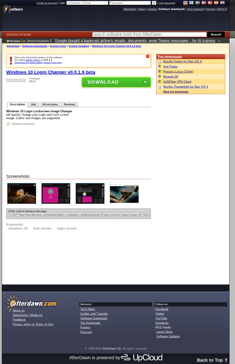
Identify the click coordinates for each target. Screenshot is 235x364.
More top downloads (175, 91)
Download (103, 82)
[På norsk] (204, 3)
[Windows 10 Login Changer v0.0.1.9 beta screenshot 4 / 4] (125, 204)
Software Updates (168, 336)
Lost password (167, 3)
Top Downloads (90, 323)
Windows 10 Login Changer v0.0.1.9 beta (116, 46)
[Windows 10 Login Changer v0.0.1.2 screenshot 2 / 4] (57, 204)
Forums (85, 327)
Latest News (164, 332)
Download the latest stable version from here (38, 62)
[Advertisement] (78, 256)
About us (19, 310)
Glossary (86, 332)
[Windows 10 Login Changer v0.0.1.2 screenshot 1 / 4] (22, 204)
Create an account (46, 3)
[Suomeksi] (191, 3)
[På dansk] (210, 3)
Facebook (161, 309)
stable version (33, 60)
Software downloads (34, 46)
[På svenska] (198, 3)
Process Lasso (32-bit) (178, 71)
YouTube (161, 318)
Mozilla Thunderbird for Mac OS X (185, 86)
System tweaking (79, 46)
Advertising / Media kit (27, 315)
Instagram (162, 323)
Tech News (87, 309)
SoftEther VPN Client (177, 81)
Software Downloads (93, 318)
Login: (62, 3)
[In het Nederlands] (222, 3)
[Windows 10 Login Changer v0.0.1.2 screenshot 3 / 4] (91, 204)
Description (17, 104)
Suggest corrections (23, 123)
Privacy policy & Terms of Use (33, 324)
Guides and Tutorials (94, 313)
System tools (58, 46)
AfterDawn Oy (112, 348)
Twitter (159, 313)
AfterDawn (13, 46)
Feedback (19, 319)
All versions (50, 104)
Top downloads (170, 56)
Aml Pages (170, 66)
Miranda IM (170, 76)
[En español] (216, 3)
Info (33, 104)
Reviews (69, 104)
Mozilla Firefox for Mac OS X (182, 61)
